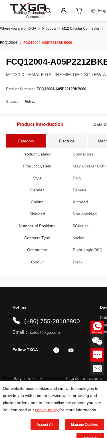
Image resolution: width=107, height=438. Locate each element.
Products (49, 28)
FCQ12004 (8, 43)
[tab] (26, 141)
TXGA (31, 28)
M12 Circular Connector (80, 28)
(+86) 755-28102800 (52, 321)
